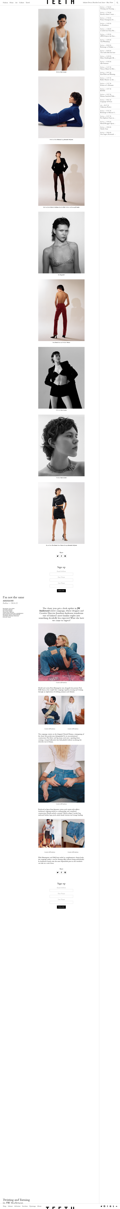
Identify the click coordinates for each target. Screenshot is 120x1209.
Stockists (25, 1206)
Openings (32, 1206)
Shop (4, 1206)
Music (12, 3)
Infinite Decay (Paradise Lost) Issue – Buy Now (98, 2)
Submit (10, 1206)
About (39, 1206)
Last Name (61, 583)
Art (16, 3)
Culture (21, 3)
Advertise (17, 1206)
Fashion (5, 3)
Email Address (61, 571)
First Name (61, 577)
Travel (28, 3)
